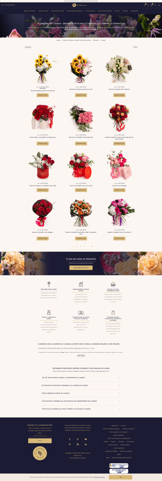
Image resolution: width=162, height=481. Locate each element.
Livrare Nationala (119, 448)
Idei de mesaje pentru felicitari (122, 457)
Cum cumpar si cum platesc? (118, 432)
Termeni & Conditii (112, 451)
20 (92, 246)
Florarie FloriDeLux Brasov (111, 429)
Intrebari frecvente (128, 429)
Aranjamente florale (75, 11)
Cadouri (113, 441)
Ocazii (117, 11)
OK (121, 477)
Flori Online (130, 441)
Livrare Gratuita (113, 445)
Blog (108, 457)
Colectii (106, 441)
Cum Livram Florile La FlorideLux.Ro (119, 438)
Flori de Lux (90, 11)
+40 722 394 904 (9, 5)
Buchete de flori (58, 11)
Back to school (29, 11)
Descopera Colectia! (81, 267)
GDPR (119, 454)
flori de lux (79, 5)
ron (155, 5)
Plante (125, 11)
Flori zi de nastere (105, 11)
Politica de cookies (126, 451)
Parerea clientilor (118, 435)
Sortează (28, 47)
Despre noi (115, 425)
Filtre (135, 47)
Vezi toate (81, 355)
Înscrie (40, 440)
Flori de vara (43, 11)
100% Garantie (125, 445)
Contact (123, 425)
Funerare (134, 11)
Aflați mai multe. (99, 477)
